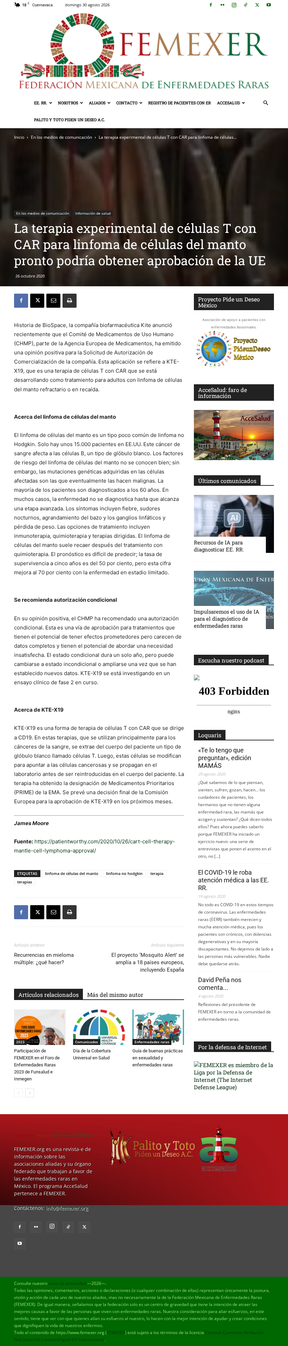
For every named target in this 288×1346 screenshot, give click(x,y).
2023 (20, 1041)
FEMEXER (116, 1332)
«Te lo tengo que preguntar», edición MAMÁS (224, 757)
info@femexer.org (67, 1208)
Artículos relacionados (48, 994)
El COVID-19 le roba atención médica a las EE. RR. (233, 880)
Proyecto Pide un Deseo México (229, 302)
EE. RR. (40, 102)
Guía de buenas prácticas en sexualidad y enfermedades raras (157, 1057)
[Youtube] (268, 5)
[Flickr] (222, 5)
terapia (156, 873)
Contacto (126, 102)
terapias (24, 881)
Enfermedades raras (152, 1041)
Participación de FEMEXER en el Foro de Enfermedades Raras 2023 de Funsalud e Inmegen (37, 1065)
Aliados (97, 102)
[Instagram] (234, 5)
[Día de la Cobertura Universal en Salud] (99, 1027)
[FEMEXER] (144, 52)
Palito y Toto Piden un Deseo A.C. (69, 119)
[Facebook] (210, 5)
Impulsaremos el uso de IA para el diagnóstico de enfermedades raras (226, 618)
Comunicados (86, 1041)
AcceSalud (228, 102)
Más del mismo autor (115, 994)
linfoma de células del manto (71, 873)
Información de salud (93, 213)
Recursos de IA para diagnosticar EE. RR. (219, 546)
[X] (257, 5)
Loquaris (209, 735)
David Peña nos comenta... (219, 983)
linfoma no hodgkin (124, 873)
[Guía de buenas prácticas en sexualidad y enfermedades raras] (158, 1027)
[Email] (53, 301)
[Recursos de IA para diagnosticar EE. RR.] (234, 524)
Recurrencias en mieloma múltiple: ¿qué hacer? (44, 959)
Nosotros (68, 102)
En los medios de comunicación (61, 137)
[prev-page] (18, 1093)
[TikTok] (245, 5)
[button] (265, 103)
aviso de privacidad (67, 1283)
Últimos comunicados (227, 480)
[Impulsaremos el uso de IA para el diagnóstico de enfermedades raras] (234, 600)
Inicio (19, 137)
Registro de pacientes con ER (179, 102)
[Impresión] (70, 301)
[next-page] (29, 1093)
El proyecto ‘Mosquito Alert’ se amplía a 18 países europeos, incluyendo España (147, 962)
